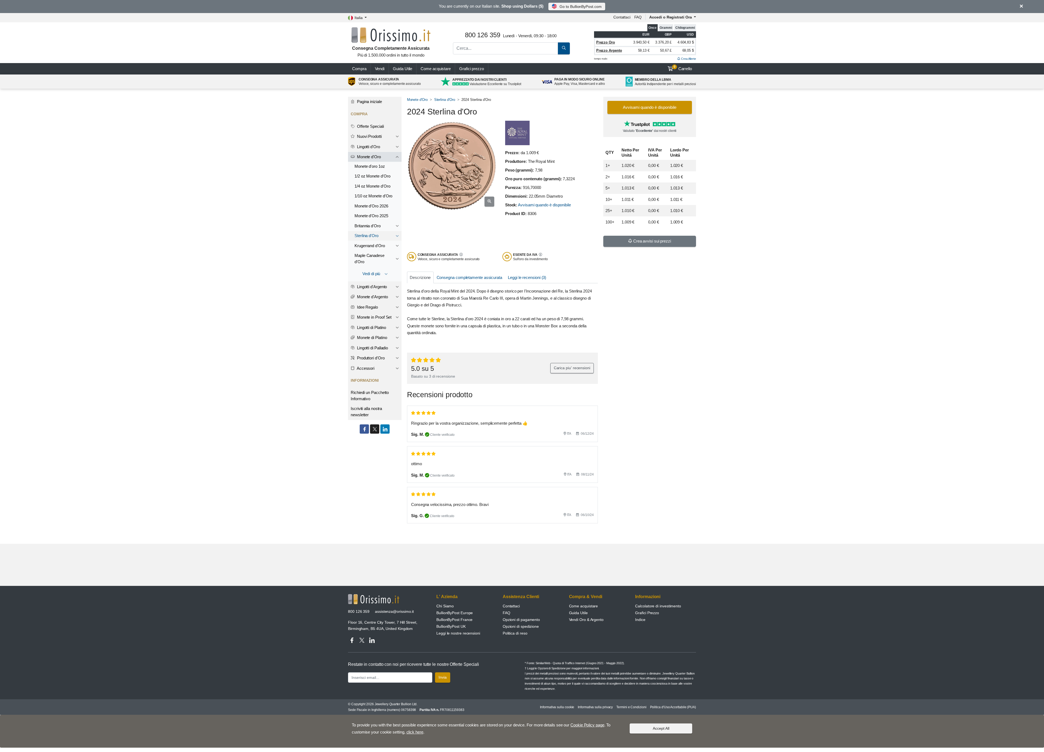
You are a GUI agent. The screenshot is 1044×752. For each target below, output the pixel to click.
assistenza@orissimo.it (394, 611)
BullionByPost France (454, 619)
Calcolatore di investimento (658, 606)
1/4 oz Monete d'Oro (372, 186)
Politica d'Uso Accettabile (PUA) (673, 707)
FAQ (638, 17)
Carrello (683, 68)
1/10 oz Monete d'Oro (373, 196)
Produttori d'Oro (370, 358)
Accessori (365, 368)
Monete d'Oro (417, 100)
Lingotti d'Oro (368, 146)
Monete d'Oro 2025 (371, 215)
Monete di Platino (371, 337)
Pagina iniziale (369, 101)
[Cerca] (564, 48)
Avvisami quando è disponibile (544, 205)
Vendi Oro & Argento (586, 619)
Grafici (471, 68)
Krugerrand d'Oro (370, 245)
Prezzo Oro (605, 42)
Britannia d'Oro (368, 225)
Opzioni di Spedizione (552, 668)
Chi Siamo (445, 606)
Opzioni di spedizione (521, 626)
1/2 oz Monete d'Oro (372, 176)
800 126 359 (358, 611)
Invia (443, 677)
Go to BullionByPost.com (580, 6)
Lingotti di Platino (371, 327)
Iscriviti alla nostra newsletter (366, 411)
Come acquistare (436, 68)
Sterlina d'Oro (444, 100)
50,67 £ (666, 50)
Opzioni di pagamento (521, 619)
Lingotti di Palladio (372, 348)
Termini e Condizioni (631, 707)
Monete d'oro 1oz (370, 166)
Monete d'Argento (372, 296)
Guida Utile (402, 68)
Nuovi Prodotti (369, 136)
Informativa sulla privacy (595, 707)
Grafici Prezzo (647, 613)
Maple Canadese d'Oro (369, 258)
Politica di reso (515, 633)
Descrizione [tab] (420, 277)
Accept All (661, 728)
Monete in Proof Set (373, 317)
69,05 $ (688, 50)
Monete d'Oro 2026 (371, 206)
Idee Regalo (367, 307)
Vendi (380, 68)
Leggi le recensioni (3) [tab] (527, 277)
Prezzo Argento (609, 50)
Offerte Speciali (370, 126)
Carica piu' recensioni (572, 368)
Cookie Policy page (587, 725)
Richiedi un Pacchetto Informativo (370, 395)
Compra (359, 68)
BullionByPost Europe (454, 613)
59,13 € (644, 50)
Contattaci (621, 17)
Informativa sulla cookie (557, 707)
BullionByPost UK (451, 626)
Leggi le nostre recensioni (458, 633)
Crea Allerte (688, 58)
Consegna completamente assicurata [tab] (469, 277)
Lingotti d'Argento (371, 286)
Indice (640, 619)
